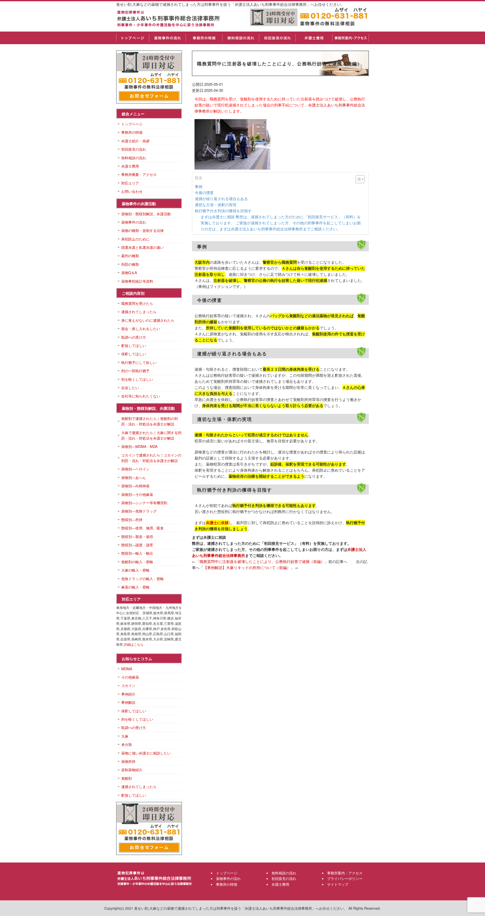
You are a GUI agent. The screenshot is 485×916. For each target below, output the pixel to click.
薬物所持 (128, 761)
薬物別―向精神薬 (135, 485)
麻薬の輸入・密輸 (135, 586)
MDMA (126, 668)
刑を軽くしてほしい (137, 379)
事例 (198, 186)
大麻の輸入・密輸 (135, 570)
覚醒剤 (126, 778)
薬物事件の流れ (167, 38)
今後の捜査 (204, 192)
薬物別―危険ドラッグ (139, 511)
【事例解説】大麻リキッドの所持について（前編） (246, 567)
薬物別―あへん (133, 477)
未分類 (126, 744)
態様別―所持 (131, 519)
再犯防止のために (135, 238)
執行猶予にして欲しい (139, 362)
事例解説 (128, 702)
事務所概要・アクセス (139, 174)
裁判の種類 (130, 255)
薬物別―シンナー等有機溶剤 (144, 502)
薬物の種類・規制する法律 (142, 230)
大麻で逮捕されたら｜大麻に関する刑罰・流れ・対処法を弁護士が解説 (151, 435)
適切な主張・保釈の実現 (215, 204)
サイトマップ (337, 884)
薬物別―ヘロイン (135, 468)
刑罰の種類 (130, 264)
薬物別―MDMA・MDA (139, 446)
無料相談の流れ (240, 38)
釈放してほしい (133, 345)
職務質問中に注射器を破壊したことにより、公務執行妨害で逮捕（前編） (262, 561)
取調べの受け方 (133, 337)
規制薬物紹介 (131, 769)
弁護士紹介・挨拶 (135, 140)
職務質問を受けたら (137, 303)
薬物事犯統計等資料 (137, 281)
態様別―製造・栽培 (137, 536)
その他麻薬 (130, 677)
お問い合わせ (131, 191)
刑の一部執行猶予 (135, 370)
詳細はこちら (133, 644)
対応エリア (130, 182)
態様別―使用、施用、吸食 (142, 527)
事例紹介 (128, 693)
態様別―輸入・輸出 (137, 553)
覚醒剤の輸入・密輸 (137, 561)
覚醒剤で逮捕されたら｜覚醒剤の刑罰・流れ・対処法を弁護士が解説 (149, 421)
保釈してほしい (133, 353)
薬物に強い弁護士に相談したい (146, 753)
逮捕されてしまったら (139, 311)
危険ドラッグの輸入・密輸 (142, 578)
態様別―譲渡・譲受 (137, 544)
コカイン (128, 685)
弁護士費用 (314, 38)
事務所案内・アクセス (350, 38)
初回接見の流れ (277, 38)
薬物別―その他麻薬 (137, 494)
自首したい (130, 387)
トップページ (132, 38)
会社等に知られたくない (140, 395)
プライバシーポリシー (344, 878)
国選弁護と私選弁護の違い (142, 247)
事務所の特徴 (204, 38)
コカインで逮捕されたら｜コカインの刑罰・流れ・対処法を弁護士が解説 (151, 457)
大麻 (124, 736)
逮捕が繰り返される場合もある (221, 198)
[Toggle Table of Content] (357, 179)
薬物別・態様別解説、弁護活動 (146, 213)
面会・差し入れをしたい (140, 328)
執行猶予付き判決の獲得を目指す (223, 210)
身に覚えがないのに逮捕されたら (147, 320)
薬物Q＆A (129, 272)
